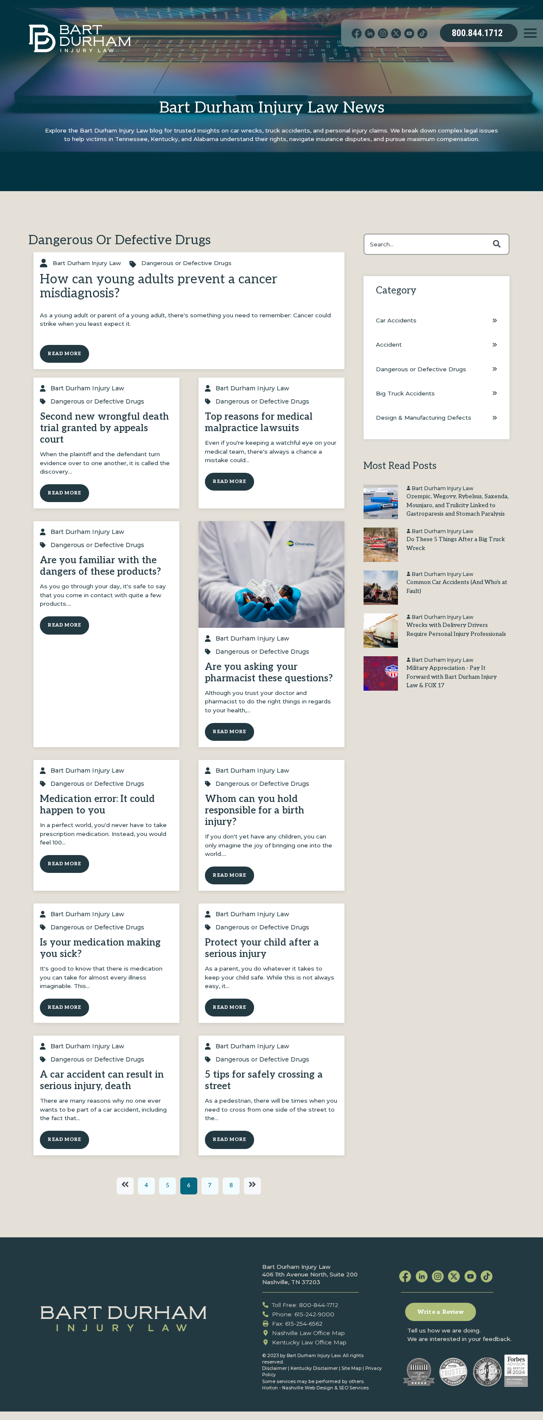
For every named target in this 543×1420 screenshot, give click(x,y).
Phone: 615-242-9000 (303, 1314)
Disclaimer (274, 1368)
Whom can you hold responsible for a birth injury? (254, 810)
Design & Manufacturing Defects (423, 417)
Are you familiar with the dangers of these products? (100, 566)
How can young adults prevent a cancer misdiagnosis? (158, 286)
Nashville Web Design (307, 1388)
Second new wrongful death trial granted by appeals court (104, 428)
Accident (389, 344)
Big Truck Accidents (405, 393)
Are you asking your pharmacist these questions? (269, 672)
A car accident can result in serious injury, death (102, 1080)
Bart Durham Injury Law (87, 263)
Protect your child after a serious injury (262, 948)
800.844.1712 (477, 33)
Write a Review (440, 1312)
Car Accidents (396, 320)
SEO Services (354, 1388)
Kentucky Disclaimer (314, 1368)
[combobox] (436, 244)
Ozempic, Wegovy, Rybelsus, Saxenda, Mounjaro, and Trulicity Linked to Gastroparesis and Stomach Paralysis (457, 505)
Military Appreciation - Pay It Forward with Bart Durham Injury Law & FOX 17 (451, 677)
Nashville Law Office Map (308, 1333)
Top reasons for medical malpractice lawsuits (259, 422)
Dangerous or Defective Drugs (186, 263)
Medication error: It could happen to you (97, 804)
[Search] (497, 244)
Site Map (351, 1368)
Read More (64, 353)
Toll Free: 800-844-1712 (305, 1304)
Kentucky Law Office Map (309, 1342)
